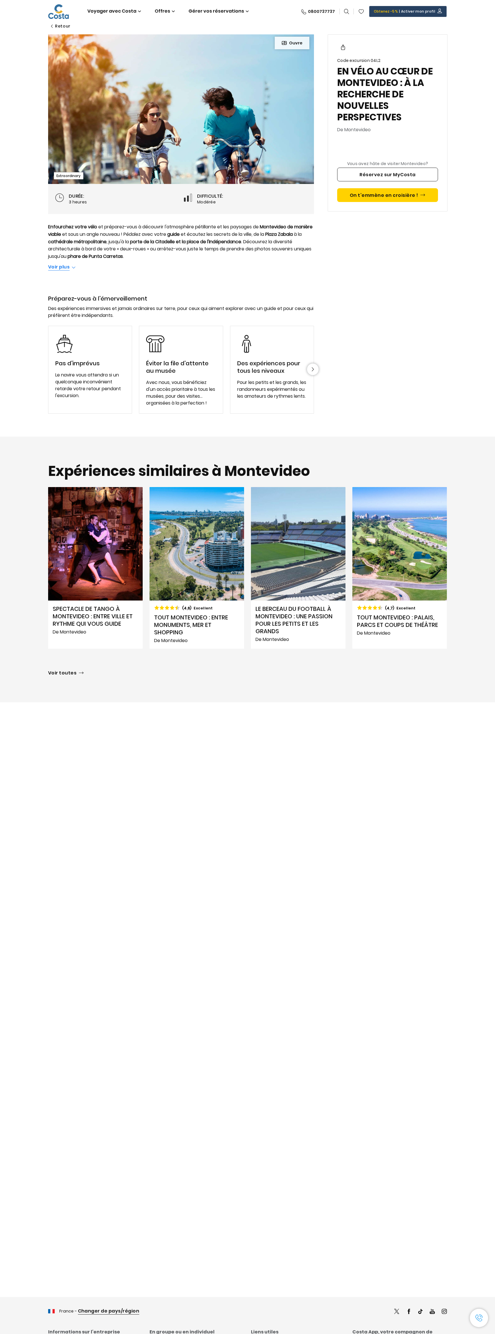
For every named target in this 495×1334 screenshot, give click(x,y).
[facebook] (408, 1312)
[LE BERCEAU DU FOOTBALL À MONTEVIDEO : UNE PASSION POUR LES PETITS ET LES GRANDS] (298, 568)
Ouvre (295, 43)
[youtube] (432, 1312)
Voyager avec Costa (111, 11)
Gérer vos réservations (216, 11)
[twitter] (396, 1312)
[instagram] (444, 1312)
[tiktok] (420, 1312)
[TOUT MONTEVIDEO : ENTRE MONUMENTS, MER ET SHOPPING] (197, 568)
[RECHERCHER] (346, 11)
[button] (361, 11)
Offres (162, 11)
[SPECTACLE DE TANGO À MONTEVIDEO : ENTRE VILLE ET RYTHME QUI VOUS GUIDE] (95, 568)
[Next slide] (313, 369)
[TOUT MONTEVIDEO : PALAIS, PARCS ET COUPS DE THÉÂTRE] (399, 568)
